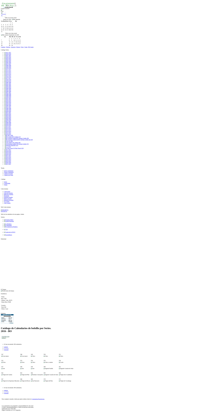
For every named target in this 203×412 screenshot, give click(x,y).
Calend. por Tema (8, 175)
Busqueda (6, 196)
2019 (9, 152)
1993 (9, 101)
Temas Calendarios (9, 172)
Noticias (8, 47)
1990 (9, 97)
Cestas (26, 47)
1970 (9, 68)
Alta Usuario (7, 203)
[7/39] (6, 229)
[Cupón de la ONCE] (9, 232)
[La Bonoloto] (8, 225)
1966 (9, 62)
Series (5, 182)
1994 (9, 102)
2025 (9, 161)
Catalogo (3, 47)
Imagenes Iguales (8, 197)
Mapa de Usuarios (8, 194)
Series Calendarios (8, 170)
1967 (9, 64)
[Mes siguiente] (16, 19)
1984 (9, 88)
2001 (9, 112)
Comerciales (7, 183)
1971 (9, 69)
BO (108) (10, 135)
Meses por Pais (8, 198)
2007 (9, 121)
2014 (9, 131)
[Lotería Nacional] (9, 221)
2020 (9, 154)
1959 (9, 54)
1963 (9, 58)
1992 (9, 99)
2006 (9, 119)
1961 (9, 55)
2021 (9, 155)
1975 (9, 75)
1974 (9, 74)
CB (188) (10, 141)
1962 (9, 57)
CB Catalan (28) (16, 142)
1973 (9, 72)
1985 (9, 89)
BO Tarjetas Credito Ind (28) (25, 139)
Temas (5, 184)
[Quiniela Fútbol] (8, 219)
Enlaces (18, 47)
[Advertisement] (5, 263)
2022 (9, 157)
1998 (9, 108)
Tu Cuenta (6, 201)
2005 (9, 118)
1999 (9, 109)
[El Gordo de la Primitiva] (11, 226)
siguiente (6, 349)
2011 (9, 127)
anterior (6, 347)
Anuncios (13, 47)
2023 (9, 158)
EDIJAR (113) (14, 145)
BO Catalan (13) (16, 137)
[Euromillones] (8, 235)
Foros (22, 47)
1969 (9, 67)
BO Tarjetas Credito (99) (22, 138)
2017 (9, 149)
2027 (9, 164)
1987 (9, 92)
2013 (9, 129)
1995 (9, 104)
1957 (9, 52)
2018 (9, 151)
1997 (9, 107)
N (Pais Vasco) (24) (18, 148)
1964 (9, 59)
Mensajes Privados (8, 200)
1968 (9, 65)
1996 (9, 105)
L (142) (9, 147)
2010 (9, 125)
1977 (9, 78)
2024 (9, 159)
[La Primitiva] (7, 224)
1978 (9, 79)
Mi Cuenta (30, 47)
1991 (9, 98)
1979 (9, 81)
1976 (9, 77)
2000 (9, 111)
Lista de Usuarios (8, 193)
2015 (9, 132)
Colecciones (7, 191)
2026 (9, 162)
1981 (9, 84)
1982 (9, 85)
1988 (9, 94)
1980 (9, 82)
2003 (9, 115)
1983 (9, 87)
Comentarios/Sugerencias (38, 399)
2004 (9, 117)
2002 (9, 114)
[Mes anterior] (5, 35)
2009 (9, 124)
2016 (9, 134)
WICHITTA (4, 211)
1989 (9, 95)
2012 (9, 128)
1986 (9, 91)
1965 (9, 61)
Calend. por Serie (8, 173)
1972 (9, 71)
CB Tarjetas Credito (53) (22, 144)
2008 (9, 122)
